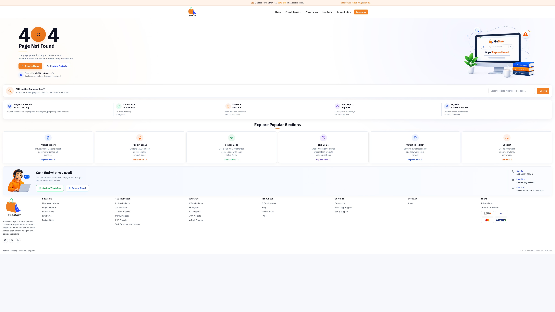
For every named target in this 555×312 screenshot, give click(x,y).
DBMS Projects (122, 216)
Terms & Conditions (490, 207)
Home (278, 12)
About (411, 203)
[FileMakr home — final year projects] (20, 208)
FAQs (264, 216)
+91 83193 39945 (524, 174)
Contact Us (361, 12)
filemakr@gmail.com (525, 182)
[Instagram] (11, 240)
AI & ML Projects (122, 211)
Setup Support (341, 211)
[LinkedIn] (18, 240)
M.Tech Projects (196, 220)
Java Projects (121, 207)
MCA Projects (195, 216)
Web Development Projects (127, 224)
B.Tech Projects (196, 203)
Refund (22, 250)
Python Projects (122, 203)
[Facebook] (5, 240)
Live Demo (327, 12)
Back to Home (32, 66)
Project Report (292, 12)
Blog (264, 207)
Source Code (343, 12)
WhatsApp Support (343, 207)
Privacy (14, 250)
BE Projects (194, 207)
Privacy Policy (487, 203)
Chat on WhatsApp (51, 188)
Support (31, 250)
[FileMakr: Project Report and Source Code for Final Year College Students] (203, 12)
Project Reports (49, 207)
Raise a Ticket (79, 188)
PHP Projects (121, 220)
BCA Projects (195, 211)
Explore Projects (58, 66)
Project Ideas (312, 12)
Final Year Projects (50, 203)
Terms (6, 250)
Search (543, 91)
